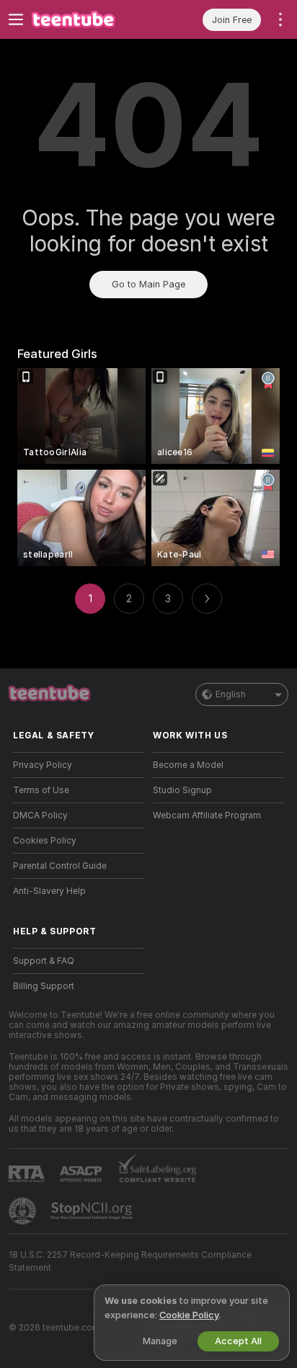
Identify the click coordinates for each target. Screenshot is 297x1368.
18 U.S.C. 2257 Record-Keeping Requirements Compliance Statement (130, 1261)
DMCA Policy (40, 815)
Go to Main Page (148, 284)
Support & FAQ (43, 961)
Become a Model (188, 765)
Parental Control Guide (60, 866)
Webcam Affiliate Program (207, 815)
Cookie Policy (188, 1315)
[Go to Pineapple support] (24, 1211)
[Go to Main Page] (90, 19)
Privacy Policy (42, 765)
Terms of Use (41, 790)
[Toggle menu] (16, 19)
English (231, 694)
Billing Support (43, 986)
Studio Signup (182, 790)
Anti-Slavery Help (49, 891)
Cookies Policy (44, 841)
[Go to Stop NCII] (93, 1211)
